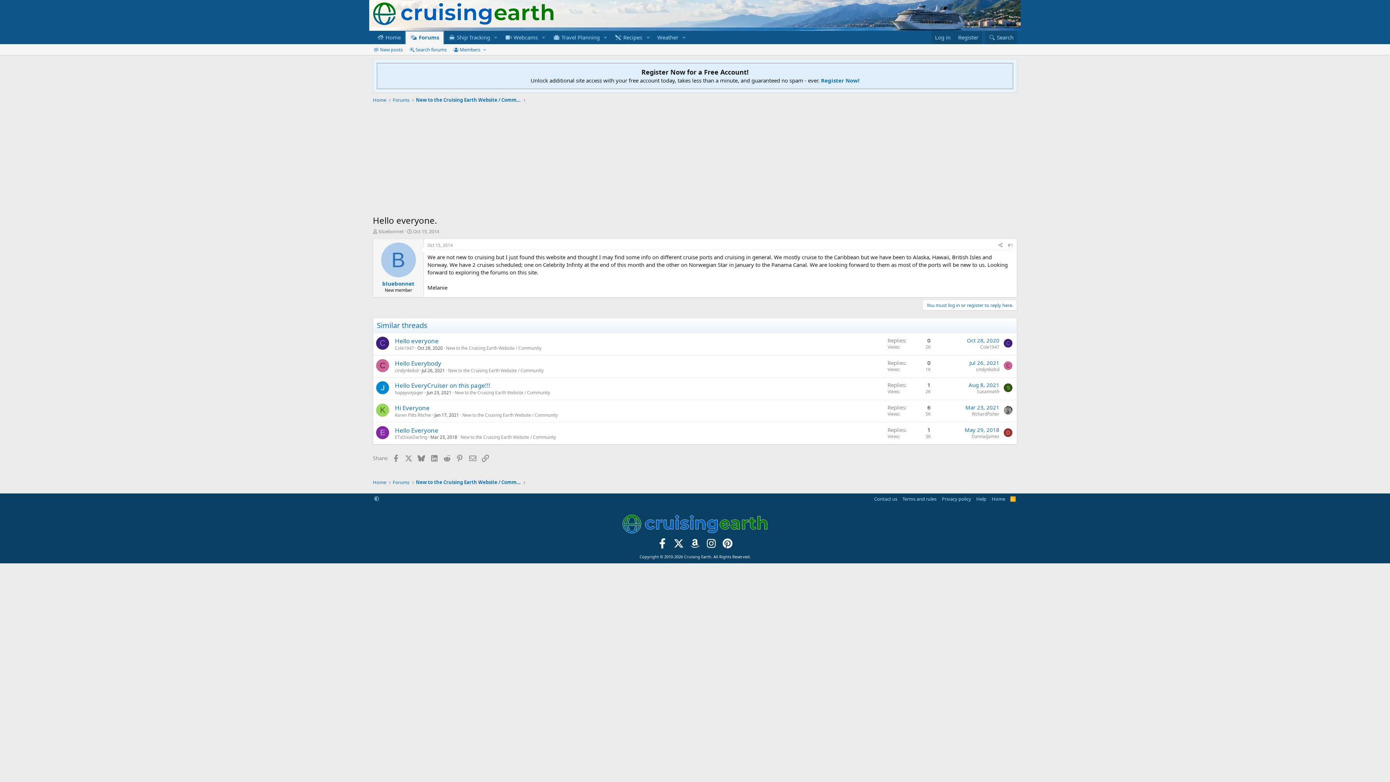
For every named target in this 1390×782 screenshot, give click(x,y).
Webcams (525, 37)
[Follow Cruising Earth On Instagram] (711, 545)
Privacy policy (956, 499)
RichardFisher (985, 414)
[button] (496, 37)
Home (392, 37)
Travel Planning (580, 37)
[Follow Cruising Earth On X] (679, 545)
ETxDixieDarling (411, 437)
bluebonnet (391, 231)
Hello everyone (417, 341)
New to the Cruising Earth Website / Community (494, 348)
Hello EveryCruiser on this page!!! (442, 385)
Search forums (431, 49)
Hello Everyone (416, 430)
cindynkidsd (406, 370)
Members (470, 49)
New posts (391, 49)
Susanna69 (988, 391)
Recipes (632, 37)
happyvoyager (409, 393)
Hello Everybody (418, 363)
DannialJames (985, 436)
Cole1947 (404, 348)
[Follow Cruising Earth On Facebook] (662, 545)
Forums (428, 37)
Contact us (885, 499)
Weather (667, 37)
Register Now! (840, 80)
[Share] (1000, 245)
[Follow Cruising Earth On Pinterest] (727, 545)
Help (981, 499)
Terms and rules (919, 499)
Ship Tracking (472, 37)
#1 (1010, 245)
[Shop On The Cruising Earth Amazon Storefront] (695, 545)
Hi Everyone (412, 408)
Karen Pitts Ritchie (413, 415)
